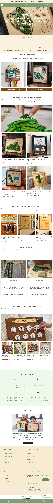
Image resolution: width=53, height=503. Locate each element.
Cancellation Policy (32, 465)
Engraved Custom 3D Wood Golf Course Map (13, 159)
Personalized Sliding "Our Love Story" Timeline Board (19, 356)
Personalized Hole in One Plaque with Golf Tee (39, 191)
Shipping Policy (31, 453)
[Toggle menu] (24, 453)
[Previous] (2, 74)
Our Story (26, 443)
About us (5, 475)
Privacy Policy (30, 462)
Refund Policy (30, 459)
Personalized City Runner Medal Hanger (42, 237)
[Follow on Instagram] (30, 487)
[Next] (50, 74)
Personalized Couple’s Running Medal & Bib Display (9, 237)
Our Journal (6, 481)
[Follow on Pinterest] (33, 487)
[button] (5, 162)
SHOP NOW (26, 27)
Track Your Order (31, 468)
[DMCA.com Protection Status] (26, 498)
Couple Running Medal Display (26, 236)
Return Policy (30, 456)
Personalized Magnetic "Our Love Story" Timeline (7, 356)
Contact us (6, 478)
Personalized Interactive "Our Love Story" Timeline (32, 356)
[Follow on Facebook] (27, 487)
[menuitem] (14, 454)
